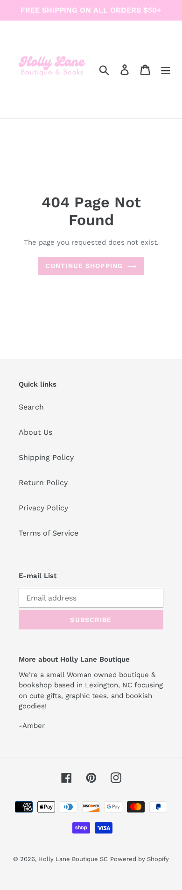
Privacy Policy (43, 507)
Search (31, 407)
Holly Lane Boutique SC (73, 858)
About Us (35, 432)
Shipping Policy (46, 457)
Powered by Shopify (139, 858)
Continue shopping (84, 265)
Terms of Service (48, 533)
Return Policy (43, 482)
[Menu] (165, 69)
